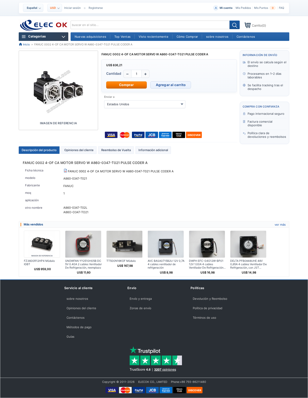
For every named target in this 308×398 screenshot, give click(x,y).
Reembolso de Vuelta (116, 150)
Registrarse (96, 7)
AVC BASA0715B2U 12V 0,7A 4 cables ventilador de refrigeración (166, 264)
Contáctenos (76, 317)
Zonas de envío (140, 308)
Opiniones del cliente (79, 150)
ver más (280, 224)
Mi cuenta (226, 7)
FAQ (281, 7)
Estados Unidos (118, 104)
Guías (70, 336)
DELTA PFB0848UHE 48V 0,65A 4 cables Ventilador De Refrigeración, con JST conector (248, 264)
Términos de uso (204, 317)
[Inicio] (44, 25)
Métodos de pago (79, 327)
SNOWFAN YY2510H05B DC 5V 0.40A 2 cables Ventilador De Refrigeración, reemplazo (83, 264)
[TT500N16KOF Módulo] (124, 244)
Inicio (26, 44)
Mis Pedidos (243, 7)
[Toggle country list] (182, 104)
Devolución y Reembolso (210, 298)
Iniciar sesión (72, 7)
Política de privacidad (207, 308)
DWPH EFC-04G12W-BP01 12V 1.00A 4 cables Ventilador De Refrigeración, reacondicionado (206, 264)
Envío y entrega (141, 298)
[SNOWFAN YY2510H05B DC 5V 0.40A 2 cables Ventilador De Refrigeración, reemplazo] (83, 244)
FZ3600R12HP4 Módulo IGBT (39, 262)
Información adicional (153, 150)
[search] (235, 25)
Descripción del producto (39, 150)
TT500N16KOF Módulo (121, 260)
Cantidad (113, 73)
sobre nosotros (77, 298)
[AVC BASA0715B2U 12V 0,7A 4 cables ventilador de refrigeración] (166, 244)
